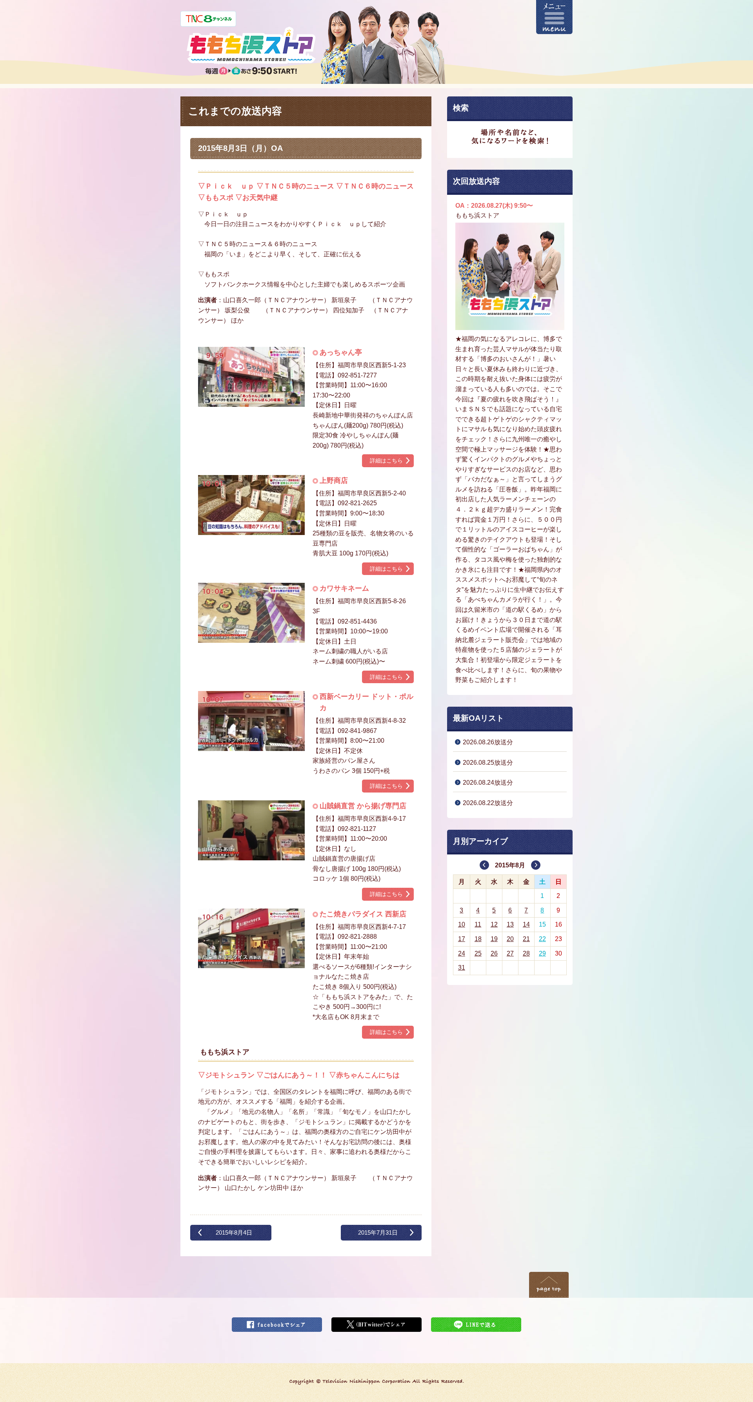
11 (478, 924)
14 (526, 924)
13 (510, 924)
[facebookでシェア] (277, 1322)
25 (478, 953)
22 (542, 939)
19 (494, 939)
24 (461, 953)
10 (461, 924)
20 (510, 939)
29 (542, 953)
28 (526, 953)
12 (494, 924)
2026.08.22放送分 (488, 803)
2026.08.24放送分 (488, 782)
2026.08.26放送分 (488, 742)
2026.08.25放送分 (488, 762)
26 (494, 953)
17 (461, 939)
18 (478, 939)
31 (461, 967)
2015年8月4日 (234, 1232)
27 (510, 953)
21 (526, 939)
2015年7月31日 (378, 1232)
